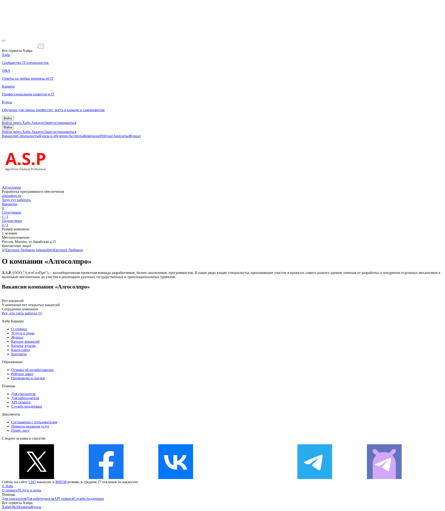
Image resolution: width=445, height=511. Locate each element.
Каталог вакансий (25, 341)
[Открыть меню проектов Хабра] (4, 40)
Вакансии (9, 136)
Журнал (134, 136)
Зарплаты (120, 136)
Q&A (14, 507)
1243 (32, 482)
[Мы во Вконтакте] (175, 478)
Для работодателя (25, 398)
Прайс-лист (20, 430)
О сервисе (19, 329)
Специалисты (28, 136)
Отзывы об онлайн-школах (32, 370)
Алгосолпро (11, 187)
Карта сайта (20, 350)
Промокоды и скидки (28, 378)
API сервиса (20, 402)
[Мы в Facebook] (106, 478)
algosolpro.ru (11, 196)
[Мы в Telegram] (315, 478)
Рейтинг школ (22, 374)
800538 (61, 482)
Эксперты (76, 136)
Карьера (24, 507)
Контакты (19, 354)
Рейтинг (106, 136)
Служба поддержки (26, 406)
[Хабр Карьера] (20, 46)
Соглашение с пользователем (34, 422)
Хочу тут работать (16, 200)
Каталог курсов (23, 346)
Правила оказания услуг (30, 426)
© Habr (7, 486)
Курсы (36, 507)
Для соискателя (23, 394)
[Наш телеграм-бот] (384, 478)
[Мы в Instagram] (245, 478)
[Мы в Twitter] (36, 478)
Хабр (6, 507)
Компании (92, 136)
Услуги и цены (23, 333)
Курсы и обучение (53, 136)
